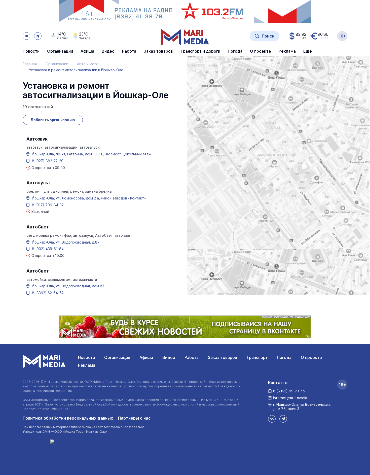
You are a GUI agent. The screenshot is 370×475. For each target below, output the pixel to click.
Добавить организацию (52, 120)
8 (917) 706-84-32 (48, 205)
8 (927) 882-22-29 (47, 161)
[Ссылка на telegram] (38, 36)
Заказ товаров (222, 357)
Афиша (146, 357)
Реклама (86, 365)
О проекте (311, 357)
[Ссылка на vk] (26, 36)
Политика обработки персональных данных (68, 418)
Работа (129, 51)
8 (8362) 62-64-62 (48, 293)
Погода (284, 357)
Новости (31, 51)
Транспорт (257, 357)
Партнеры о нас (134, 418)
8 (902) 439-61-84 (48, 249)
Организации (117, 357)
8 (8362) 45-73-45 (289, 391)
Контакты (278, 382)
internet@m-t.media (290, 398)
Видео (108, 51)
